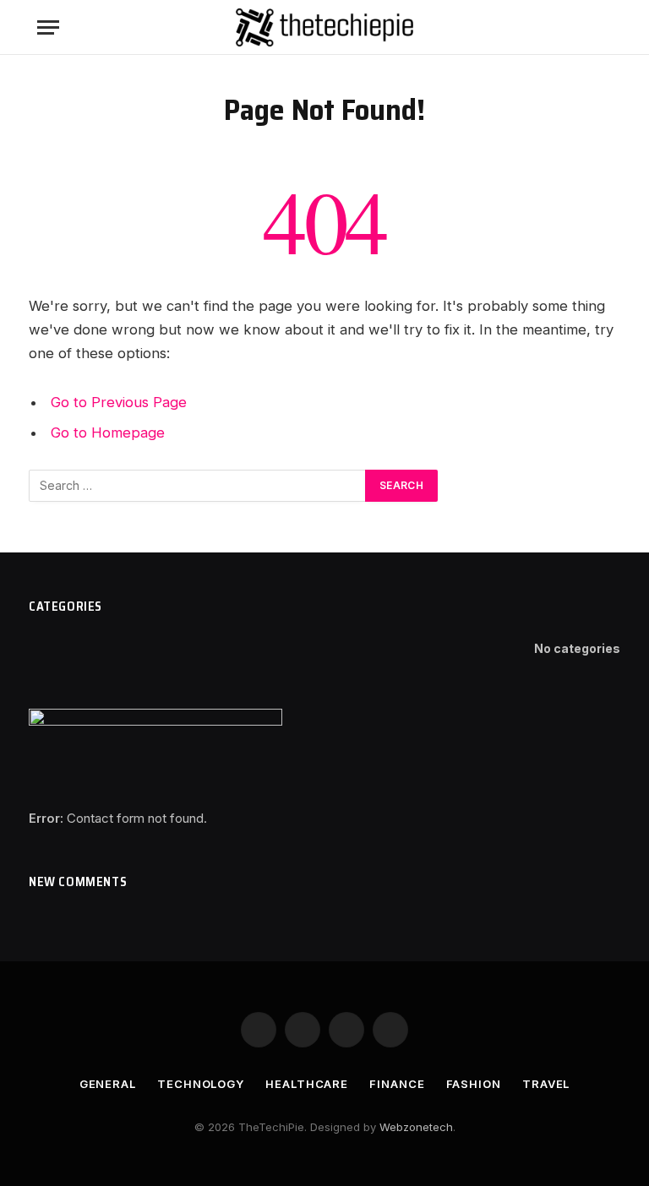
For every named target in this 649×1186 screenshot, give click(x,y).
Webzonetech (416, 1127)
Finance (396, 1084)
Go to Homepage (108, 432)
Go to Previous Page (119, 402)
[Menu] (48, 27)
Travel (546, 1084)
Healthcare (306, 1084)
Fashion (473, 1084)
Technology (200, 1084)
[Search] (604, 27)
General (107, 1084)
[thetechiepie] (324, 27)
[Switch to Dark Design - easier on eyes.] (578, 27)
